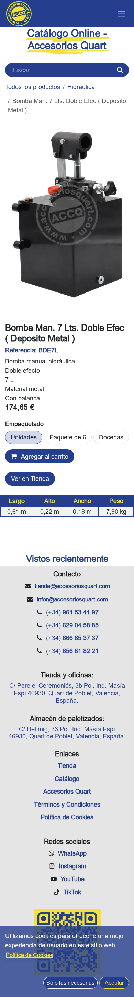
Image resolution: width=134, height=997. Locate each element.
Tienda (67, 765)
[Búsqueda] (120, 70)
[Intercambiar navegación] (121, 14)
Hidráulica (81, 86)
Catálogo (67, 778)
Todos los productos (32, 86)
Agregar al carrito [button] (44, 456)
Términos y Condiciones (67, 804)
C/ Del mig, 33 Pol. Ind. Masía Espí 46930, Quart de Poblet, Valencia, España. (67, 732)
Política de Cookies (67, 817)
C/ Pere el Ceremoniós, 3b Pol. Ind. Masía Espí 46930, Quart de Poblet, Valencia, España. (67, 693)
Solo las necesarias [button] (70, 983)
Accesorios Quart (67, 791)
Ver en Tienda (30, 478)
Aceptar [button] (114, 983)
